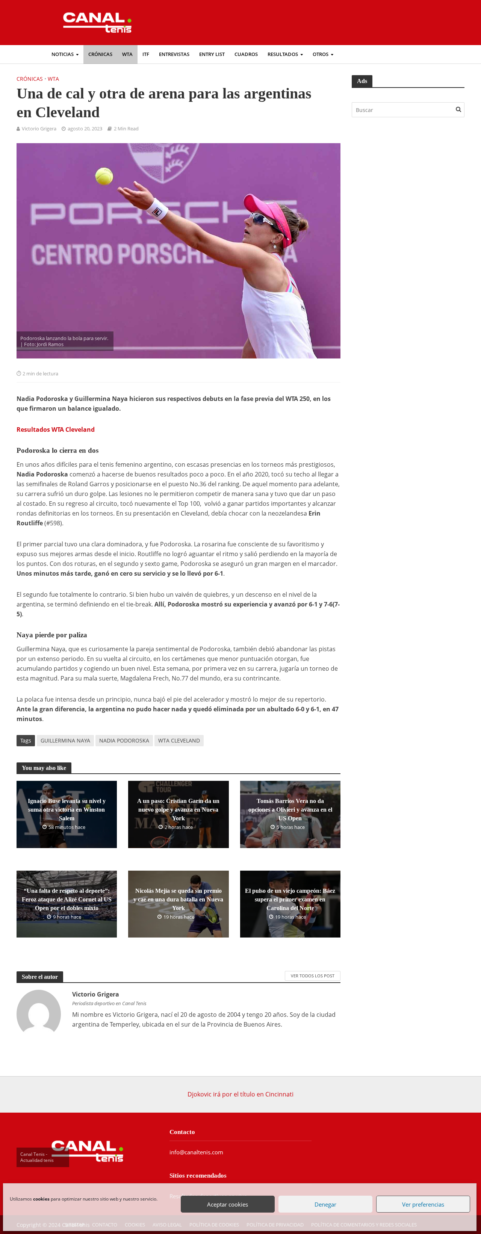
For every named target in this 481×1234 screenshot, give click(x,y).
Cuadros (246, 54)
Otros (320, 54)
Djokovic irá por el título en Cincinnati (240, 1094)
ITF (145, 54)
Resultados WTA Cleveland (56, 429)
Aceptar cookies (227, 1203)
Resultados (283, 54)
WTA (127, 54)
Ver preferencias (423, 1203)
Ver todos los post (312, 975)
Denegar (325, 1203)
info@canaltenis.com (196, 1152)
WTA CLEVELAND (179, 740)
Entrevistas (174, 54)
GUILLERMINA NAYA (65, 740)
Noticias (62, 54)
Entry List (212, 54)
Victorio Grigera (39, 129)
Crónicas (100, 54)
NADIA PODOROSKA (124, 740)
